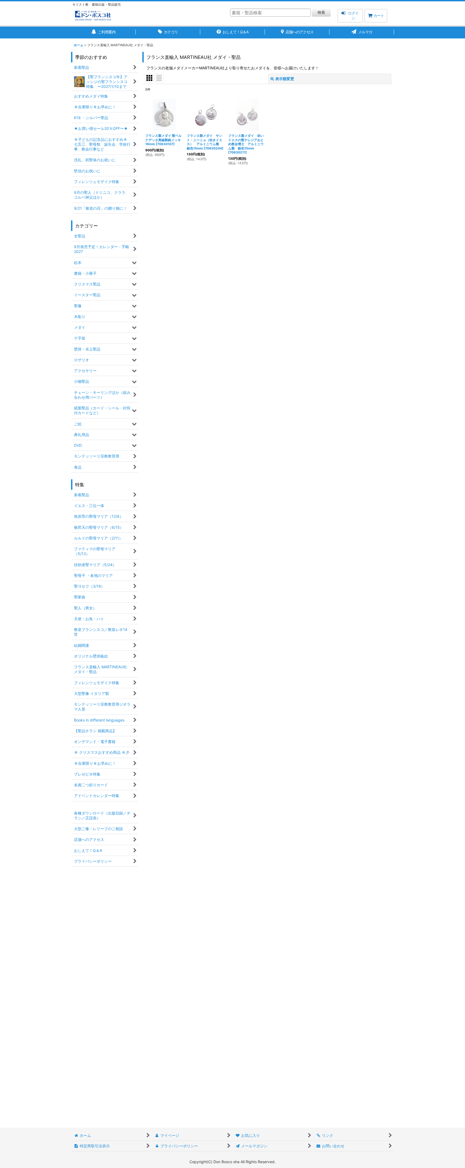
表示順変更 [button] (284, 78)
